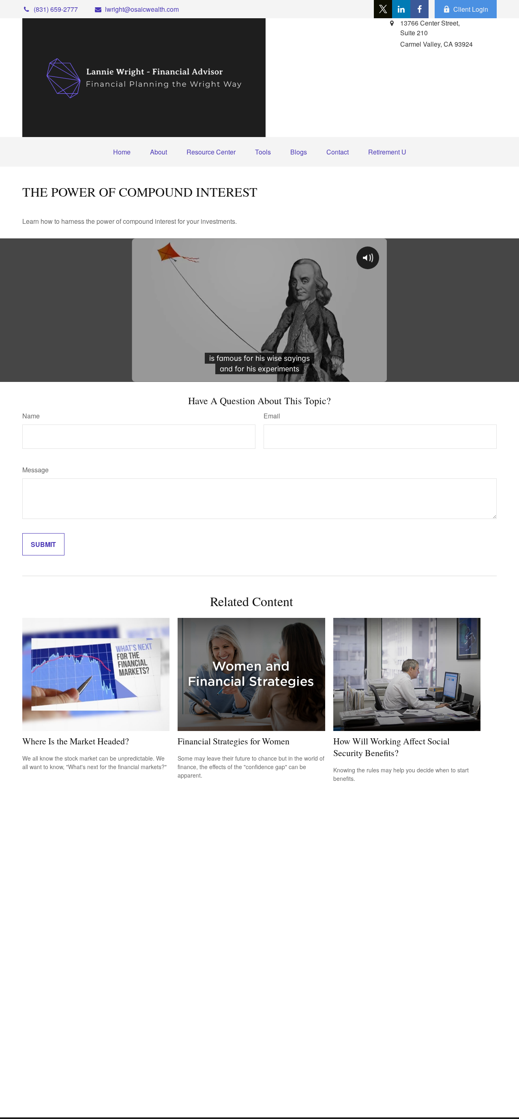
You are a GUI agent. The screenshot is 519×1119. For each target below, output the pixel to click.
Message (35, 469)
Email (272, 415)
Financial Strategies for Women (234, 741)
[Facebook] (419, 9)
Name (31, 415)
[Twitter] (383, 9)
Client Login (470, 9)
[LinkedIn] (401, 9)
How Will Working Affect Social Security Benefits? (391, 747)
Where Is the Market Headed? (75, 741)
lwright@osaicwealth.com (142, 9)
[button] (121, 152)
